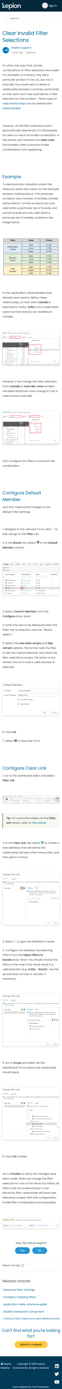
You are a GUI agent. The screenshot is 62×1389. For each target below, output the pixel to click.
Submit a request (31, 1344)
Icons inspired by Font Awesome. (31, 1387)
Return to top (11, 1265)
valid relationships (14, 103)
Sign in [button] (53, 6)
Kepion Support (21, 48)
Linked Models (11, 108)
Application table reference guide (25, 1304)
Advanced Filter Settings (19, 1290)
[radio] (22, 1250)
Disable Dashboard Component (23, 1312)
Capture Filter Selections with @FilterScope (31, 1319)
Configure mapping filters (19, 1297)
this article (39, 823)
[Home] (12, 9)
